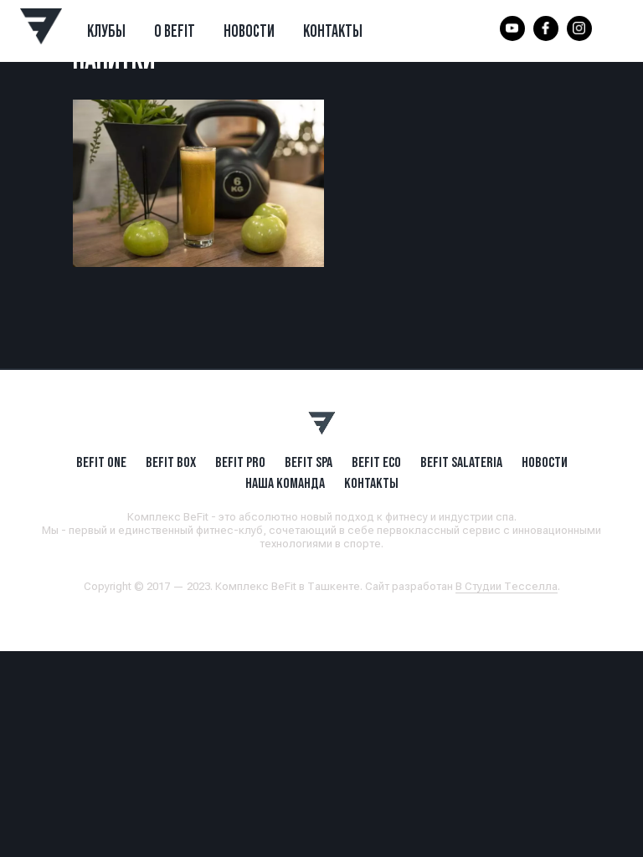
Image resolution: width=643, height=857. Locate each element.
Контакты (333, 31)
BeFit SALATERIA (461, 462)
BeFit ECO (376, 462)
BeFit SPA (308, 462)
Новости (249, 31)
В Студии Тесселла (506, 586)
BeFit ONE (101, 462)
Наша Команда (285, 483)
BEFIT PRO (240, 462)
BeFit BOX (171, 462)
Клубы (106, 31)
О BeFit (174, 31)
